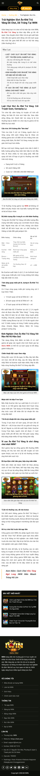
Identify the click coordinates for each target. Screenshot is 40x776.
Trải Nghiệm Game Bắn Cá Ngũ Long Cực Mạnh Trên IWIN (22, 615)
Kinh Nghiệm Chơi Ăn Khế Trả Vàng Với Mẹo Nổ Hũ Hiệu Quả (21, 73)
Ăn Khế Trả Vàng (9, 32)
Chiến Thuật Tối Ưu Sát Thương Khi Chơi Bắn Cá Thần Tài (22, 622)
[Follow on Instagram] (7, 767)
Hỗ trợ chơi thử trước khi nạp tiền (18, 101)
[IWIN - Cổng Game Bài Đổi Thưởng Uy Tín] (20, 3)
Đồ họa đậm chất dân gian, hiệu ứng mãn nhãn (21, 94)
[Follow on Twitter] (11, 767)
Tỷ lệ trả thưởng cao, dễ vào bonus (18, 98)
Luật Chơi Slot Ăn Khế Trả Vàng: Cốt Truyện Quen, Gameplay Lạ (21, 55)
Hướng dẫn (13, 15)
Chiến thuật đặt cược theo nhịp (17, 78)
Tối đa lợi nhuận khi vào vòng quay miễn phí (21, 84)
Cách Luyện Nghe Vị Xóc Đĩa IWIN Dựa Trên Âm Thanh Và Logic (23, 601)
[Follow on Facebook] (3, 767)
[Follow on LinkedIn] (19, 767)
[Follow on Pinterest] (15, 767)
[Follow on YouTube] (23, 767)
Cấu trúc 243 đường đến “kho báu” (18, 60)
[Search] (37, 3)
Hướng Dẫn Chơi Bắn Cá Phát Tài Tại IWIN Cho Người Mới (22, 608)
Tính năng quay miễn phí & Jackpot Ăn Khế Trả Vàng (21, 68)
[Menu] (3, 3)
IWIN (26, 206)
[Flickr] (27, 767)
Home (4, 15)
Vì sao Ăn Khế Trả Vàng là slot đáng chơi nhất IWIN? (21, 89)
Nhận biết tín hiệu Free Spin (16, 80)
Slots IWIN (6, 346)
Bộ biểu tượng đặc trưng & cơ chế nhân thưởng (21, 63)
